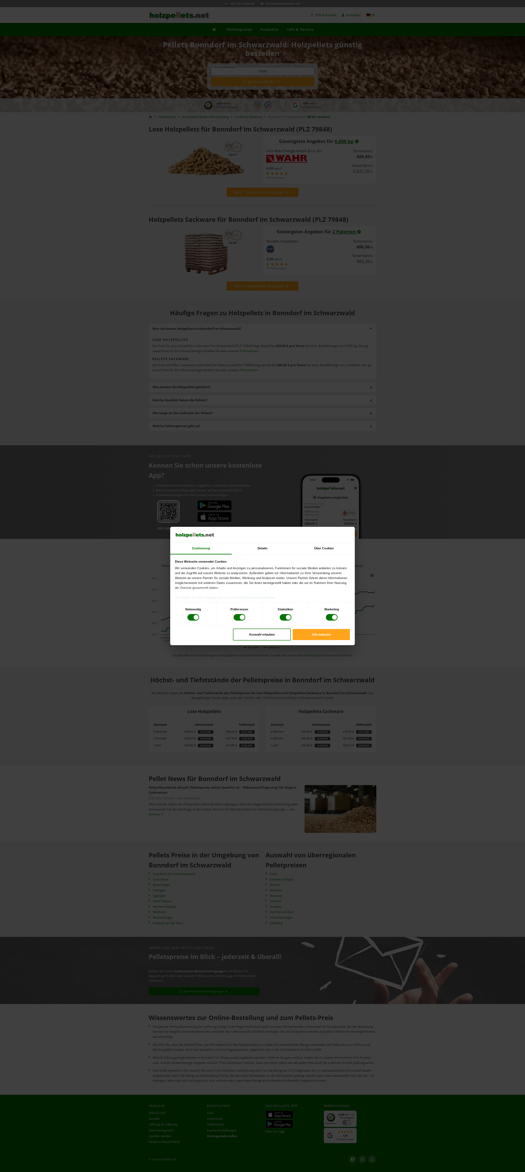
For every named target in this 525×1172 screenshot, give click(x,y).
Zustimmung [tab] (201, 548)
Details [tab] (263, 548)
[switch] (239, 617)
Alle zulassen (321, 634)
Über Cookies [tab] (324, 548)
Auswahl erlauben (262, 634)
